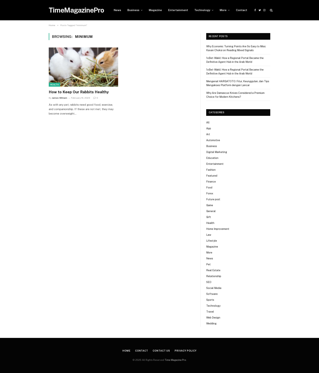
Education (212, 157)
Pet (208, 264)
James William (59, 98)
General (211, 211)
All (208, 122)
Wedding (211, 323)
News (117, 10)
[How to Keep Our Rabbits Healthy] (83, 67)
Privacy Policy (186, 350)
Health (54, 85)
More (223, 10)
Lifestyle (211, 240)
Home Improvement (217, 228)
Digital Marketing (216, 152)
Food (209, 187)
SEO (208, 282)
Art (208, 134)
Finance (211, 181)
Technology (202, 10)
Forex (209, 193)
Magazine (155, 10)
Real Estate (213, 270)
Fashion (211, 169)
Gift (208, 217)
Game (209, 205)
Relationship (213, 276)
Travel (210, 311)
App (208, 128)
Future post (213, 199)
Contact (241, 10)
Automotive (213, 140)
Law (208, 234)
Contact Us (161, 350)
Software (212, 293)
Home (126, 350)
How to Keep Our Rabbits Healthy (79, 92)
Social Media (213, 288)
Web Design (213, 317)
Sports (210, 299)
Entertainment (178, 10)
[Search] (271, 10)
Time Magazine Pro (175, 360)
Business (133, 10)
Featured (211, 175)
